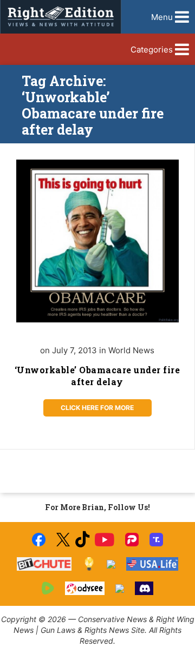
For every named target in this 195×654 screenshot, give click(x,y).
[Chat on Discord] (144, 588)
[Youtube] (104, 539)
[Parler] (132, 539)
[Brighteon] (119, 588)
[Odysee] (85, 588)
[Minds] (89, 564)
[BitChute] (44, 564)
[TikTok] (82, 539)
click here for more (97, 408)
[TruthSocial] (156, 539)
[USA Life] (152, 564)
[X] (63, 539)
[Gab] (111, 564)
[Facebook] (39, 539)
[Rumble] (48, 588)
